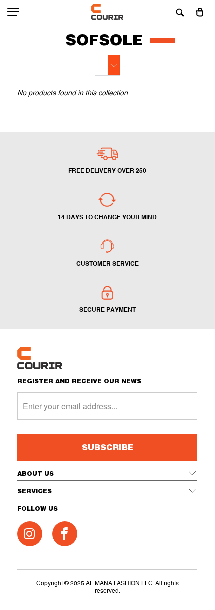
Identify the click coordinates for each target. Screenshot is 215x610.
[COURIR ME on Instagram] (30, 533)
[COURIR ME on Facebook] (65, 533)
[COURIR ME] (108, 12)
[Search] (180, 12)
